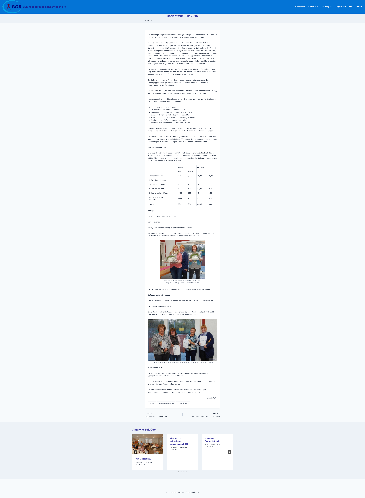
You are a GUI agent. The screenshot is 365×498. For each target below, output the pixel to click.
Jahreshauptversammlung (166, 403)
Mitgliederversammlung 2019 (156, 415)
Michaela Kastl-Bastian (145, 462)
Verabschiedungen (183, 403)
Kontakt (359, 7)
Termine (351, 7)
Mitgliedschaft (341, 7)
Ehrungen (152, 403)
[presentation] (147, 444)
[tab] (178, 471)
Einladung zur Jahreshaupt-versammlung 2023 (179, 441)
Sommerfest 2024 (144, 459)
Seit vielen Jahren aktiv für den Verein (205, 415)
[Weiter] (229, 452)
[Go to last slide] (135, 452)
